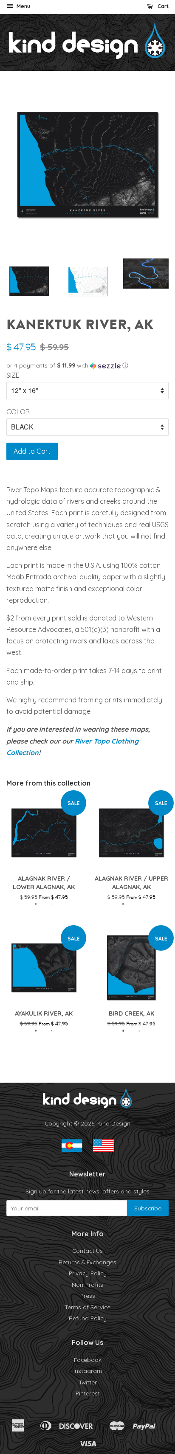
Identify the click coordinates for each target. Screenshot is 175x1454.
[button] (87, 366)
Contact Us (87, 1250)
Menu (22, 6)
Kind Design (113, 1123)
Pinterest (88, 1393)
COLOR (18, 411)
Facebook (88, 1359)
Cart (162, 6)
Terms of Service (87, 1307)
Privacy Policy (88, 1273)
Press (87, 1295)
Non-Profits (87, 1284)
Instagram (87, 1370)
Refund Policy (88, 1318)
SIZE (13, 375)
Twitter (88, 1382)
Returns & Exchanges (87, 1262)
